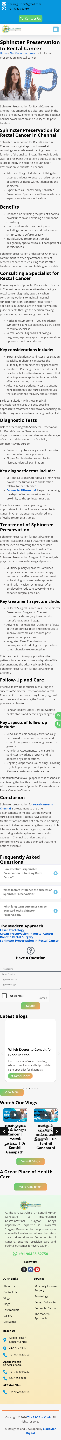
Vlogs (6, 1298)
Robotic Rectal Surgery (16, 937)
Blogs (6, 1304)
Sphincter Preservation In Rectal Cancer (29, 940)
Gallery (7, 1316)
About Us (9, 1286)
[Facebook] (31, 1269)
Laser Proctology (12, 930)
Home (3, 53)
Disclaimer (9, 1322)
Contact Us (10, 1292)
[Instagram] (24, 1269)
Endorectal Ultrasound (21, 490)
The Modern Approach (23, 53)
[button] (56, 29)
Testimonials (11, 1310)
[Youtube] (37, 1269)
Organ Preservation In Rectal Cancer (26, 934)
